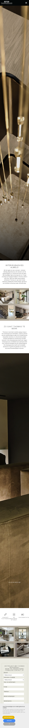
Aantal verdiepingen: (9, 696)
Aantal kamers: (8, 701)
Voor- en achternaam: (9, 682)
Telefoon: (6, 691)
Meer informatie (8, 717)
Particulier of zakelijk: (9, 677)
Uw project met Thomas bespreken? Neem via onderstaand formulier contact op (14, 668)
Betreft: (6, 672)
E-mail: (5, 687)
